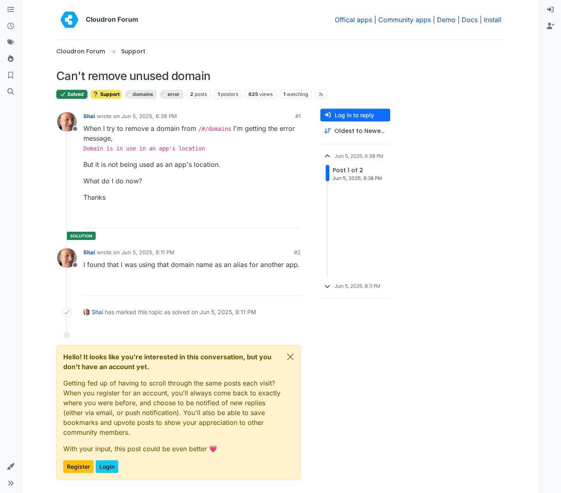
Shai (89, 116)
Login (107, 466)
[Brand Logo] (69, 20)
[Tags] (10, 42)
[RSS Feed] (321, 94)
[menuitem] (550, 9)
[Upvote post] (282, 218)
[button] (10, 466)
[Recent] (10, 26)
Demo (446, 20)
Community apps (404, 20)
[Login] (550, 9)
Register (78, 466)
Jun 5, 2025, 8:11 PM (148, 252)
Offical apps (353, 20)
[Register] (550, 26)
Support (109, 94)
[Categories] (10, 9)
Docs (470, 20)
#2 (297, 252)
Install (492, 20)
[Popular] (10, 59)
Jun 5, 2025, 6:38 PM (149, 116)
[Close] (290, 356)
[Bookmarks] (10, 75)
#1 (298, 116)
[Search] (10, 91)
